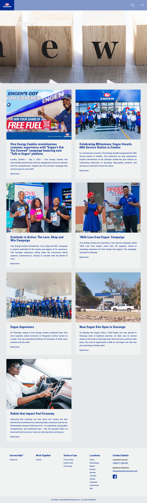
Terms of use (70, 455)
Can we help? (16, 455)
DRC (91, 488)
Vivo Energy (68, 466)
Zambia (92, 479)
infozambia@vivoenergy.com (125, 471)
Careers (39, 460)
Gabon (92, 460)
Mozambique (94, 463)
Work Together (43, 455)
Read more (15, 174)
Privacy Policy (69, 460)
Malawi (92, 466)
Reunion (93, 469)
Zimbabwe (93, 482)
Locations (95, 455)
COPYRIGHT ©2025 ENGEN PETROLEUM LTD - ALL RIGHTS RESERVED (73, 500)
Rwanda (93, 472)
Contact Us (13, 460)
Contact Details (121, 455)
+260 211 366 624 (120, 463)
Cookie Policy (68, 463)
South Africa (94, 485)
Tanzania (93, 476)
